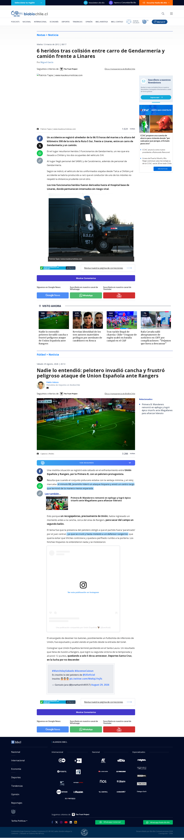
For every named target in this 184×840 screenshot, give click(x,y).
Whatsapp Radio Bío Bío (160, 822)
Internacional (40, 22)
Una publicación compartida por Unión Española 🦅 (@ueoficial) (83, 627)
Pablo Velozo (52, 382)
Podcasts (15, 22)
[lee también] (57, 503)
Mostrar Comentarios (86, 278)
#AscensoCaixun (84, 670)
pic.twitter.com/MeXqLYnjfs (86, 678)
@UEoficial (89, 674)
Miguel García (46, 62)
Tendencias (77, 22)
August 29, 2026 (100, 684)
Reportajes (16, 802)
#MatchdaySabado (63, 670)
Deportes (66, 22)
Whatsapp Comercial (112, 822)
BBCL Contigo (117, 22)
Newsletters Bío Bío (97, 2)
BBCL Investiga (102, 22)
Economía (54, 22)
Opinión (89, 22)
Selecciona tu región (25, 2)
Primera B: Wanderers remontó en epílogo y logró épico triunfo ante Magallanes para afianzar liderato (101, 499)
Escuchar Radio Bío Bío (157, 2)
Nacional (27, 22)
